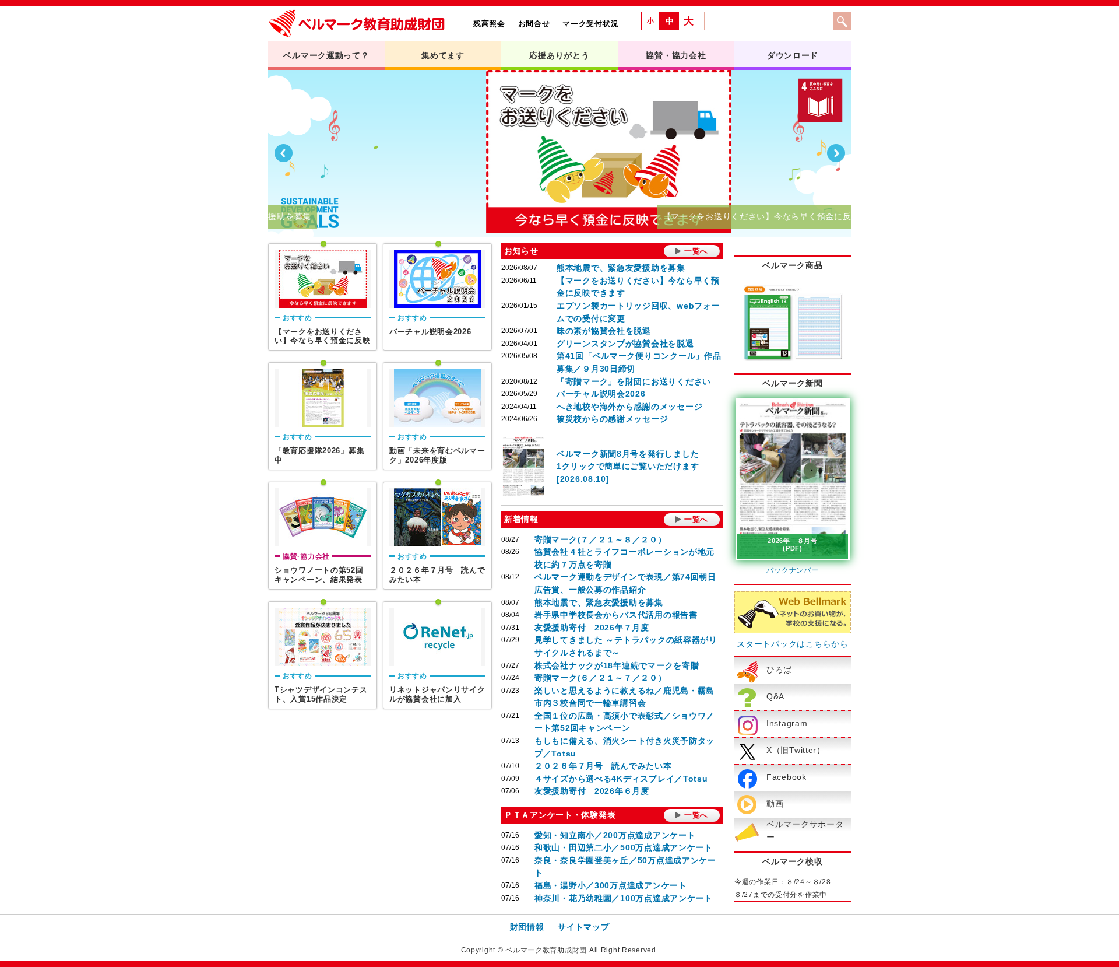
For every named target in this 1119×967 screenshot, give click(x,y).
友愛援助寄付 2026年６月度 (591, 791)
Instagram (786, 723)
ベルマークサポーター (804, 830)
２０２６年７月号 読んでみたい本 (603, 765)
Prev (283, 153)
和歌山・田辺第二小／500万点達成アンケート (623, 847)
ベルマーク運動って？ (326, 55)
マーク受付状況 (590, 23)
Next (835, 153)
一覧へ (696, 251)
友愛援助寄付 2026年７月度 (591, 627)
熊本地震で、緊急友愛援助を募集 (621, 267)
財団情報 (527, 926)
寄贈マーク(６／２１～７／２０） (600, 677)
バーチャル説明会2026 (601, 393)
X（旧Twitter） (795, 750)
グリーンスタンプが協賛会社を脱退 (625, 343)
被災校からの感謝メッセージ (612, 418)
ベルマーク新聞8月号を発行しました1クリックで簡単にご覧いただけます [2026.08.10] (628, 466)
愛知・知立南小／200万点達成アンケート (614, 835)
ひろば (779, 669)
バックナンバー (792, 570)
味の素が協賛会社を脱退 (604, 330)
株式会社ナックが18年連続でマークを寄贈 (616, 665)
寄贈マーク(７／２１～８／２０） (600, 539)
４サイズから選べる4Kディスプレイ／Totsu (621, 778)
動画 (774, 803)
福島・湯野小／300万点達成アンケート (610, 885)
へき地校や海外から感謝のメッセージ (629, 406)
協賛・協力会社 (676, 55)
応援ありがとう (559, 55)
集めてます (443, 55)
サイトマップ (583, 926)
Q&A (775, 696)
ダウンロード (792, 55)
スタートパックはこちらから (792, 644)
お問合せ (534, 23)
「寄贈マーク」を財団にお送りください (634, 381)
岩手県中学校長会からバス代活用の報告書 (616, 614)
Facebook (786, 777)
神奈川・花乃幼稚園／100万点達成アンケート (623, 898)
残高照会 (489, 23)
